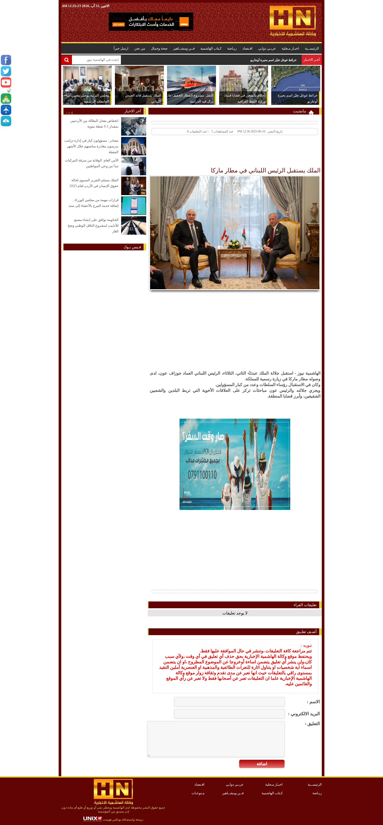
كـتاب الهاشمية (210, 48)
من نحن (139, 48)
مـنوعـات (198, 793)
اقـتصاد (247, 48)
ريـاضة (232, 48)
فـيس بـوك (132, 247)
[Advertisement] (226, 152)
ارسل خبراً (121, 48)
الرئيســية (312, 48)
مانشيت (299, 111)
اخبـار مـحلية (290, 48)
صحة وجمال (159, 48)
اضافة (262, 763)
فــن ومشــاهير (184, 48)
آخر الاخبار (132, 111)
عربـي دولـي (267, 48)
